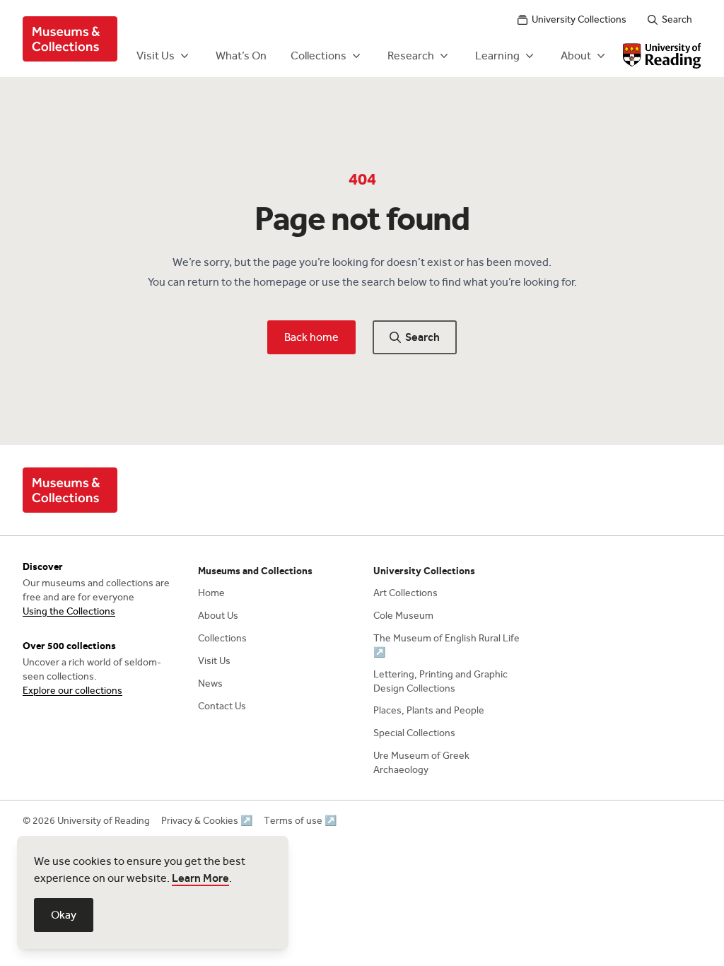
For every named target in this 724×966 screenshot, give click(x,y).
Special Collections (414, 733)
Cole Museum (403, 616)
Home (211, 593)
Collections (318, 55)
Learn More (200, 878)
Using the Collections (69, 611)
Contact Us (222, 706)
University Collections (579, 19)
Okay (63, 914)
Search (677, 19)
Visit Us (155, 55)
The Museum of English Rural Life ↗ (446, 645)
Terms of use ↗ (300, 821)
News (210, 683)
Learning (497, 55)
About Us (218, 616)
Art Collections (405, 593)
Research (410, 55)
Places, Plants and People (428, 710)
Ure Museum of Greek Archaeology (421, 763)
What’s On (241, 55)
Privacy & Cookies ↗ (206, 821)
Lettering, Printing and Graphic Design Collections (440, 681)
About (576, 55)
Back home (311, 337)
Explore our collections (72, 691)
